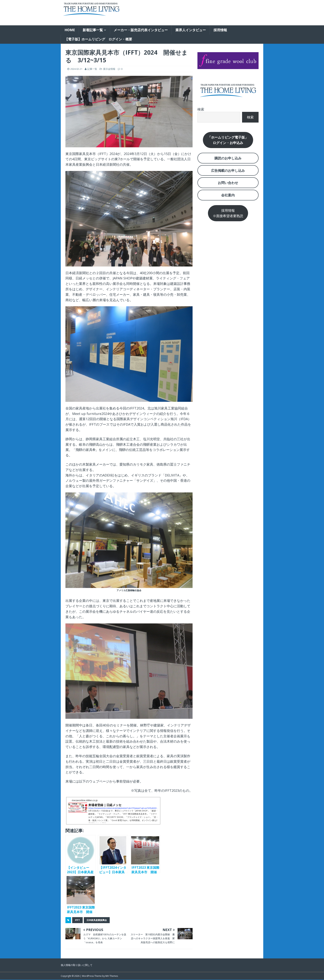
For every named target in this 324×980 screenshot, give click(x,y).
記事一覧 (92, 69)
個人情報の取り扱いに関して (76, 965)
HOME (69, 30)
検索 (200, 109)
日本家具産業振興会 (97, 920)
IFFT (77, 920)
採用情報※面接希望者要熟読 (228, 213)
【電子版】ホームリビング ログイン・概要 (98, 39)
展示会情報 (109, 69)
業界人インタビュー (191, 30)
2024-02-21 (76, 69)
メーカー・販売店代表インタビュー (141, 30)
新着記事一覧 (93, 30)
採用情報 (220, 30)
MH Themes (111, 976)
